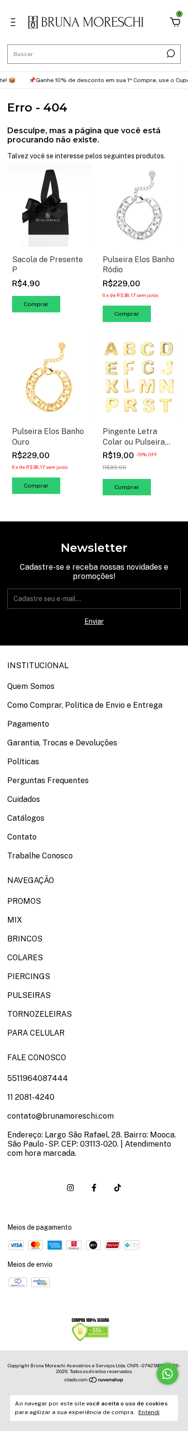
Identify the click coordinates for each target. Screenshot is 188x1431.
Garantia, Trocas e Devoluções (62, 742)
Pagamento (28, 724)
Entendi (149, 1412)
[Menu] (14, 23)
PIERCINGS (28, 976)
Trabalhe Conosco (40, 855)
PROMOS (24, 901)
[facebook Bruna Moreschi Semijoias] (94, 1188)
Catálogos (25, 818)
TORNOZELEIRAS (39, 1014)
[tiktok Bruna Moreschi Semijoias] (117, 1188)
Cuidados (23, 799)
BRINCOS (24, 938)
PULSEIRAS (29, 995)
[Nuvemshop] (94, 1381)
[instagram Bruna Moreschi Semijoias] (70, 1188)
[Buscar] (169, 53)
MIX (14, 920)
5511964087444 (37, 1078)
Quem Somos (30, 686)
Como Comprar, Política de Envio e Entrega (84, 705)
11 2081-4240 (30, 1097)
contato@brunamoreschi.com (60, 1116)
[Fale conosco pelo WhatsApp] (167, 1374)
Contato (22, 837)
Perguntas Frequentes (48, 780)
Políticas (23, 761)
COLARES (25, 957)
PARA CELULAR (36, 1033)
